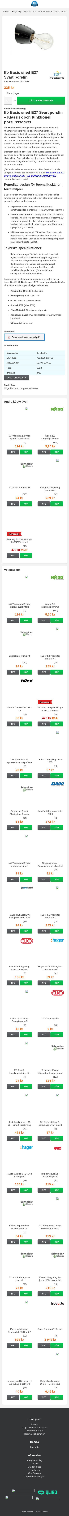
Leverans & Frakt (34, 1430)
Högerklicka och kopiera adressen (21, 388)
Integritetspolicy (35, 1460)
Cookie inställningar (34, 1476)
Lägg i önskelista (16, 378)
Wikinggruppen (41, 1511)
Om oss (35, 1463)
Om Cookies (34, 1473)
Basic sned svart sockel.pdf (25, 337)
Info (13, 452)
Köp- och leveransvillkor (34, 1427)
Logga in (34, 1447)
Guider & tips (34, 1467)
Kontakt (34, 1424)
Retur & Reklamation (34, 1434)
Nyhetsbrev (34, 1470)
